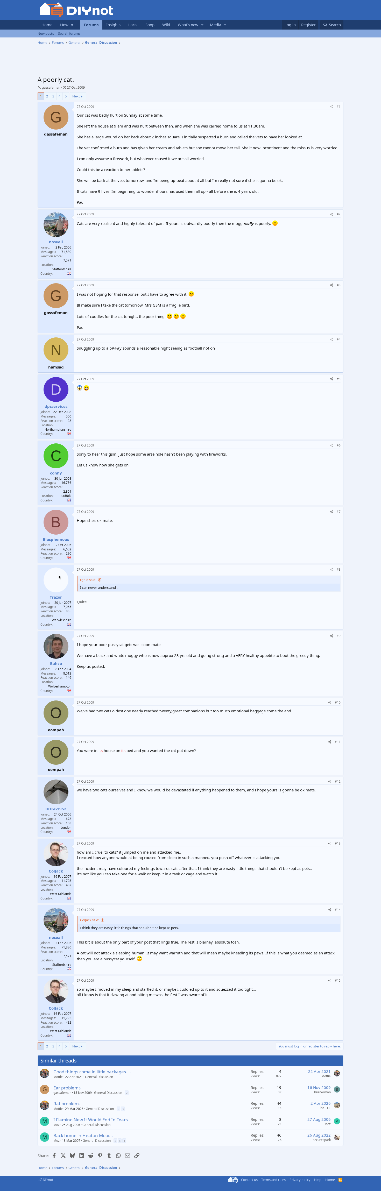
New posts (46, 33)
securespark (322, 1140)
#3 (339, 285)
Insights (113, 24)
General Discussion (99, 1077)
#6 (339, 445)
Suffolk (66, 496)
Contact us (249, 1179)
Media (215, 24)
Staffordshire (61, 269)
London (66, 827)
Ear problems (67, 1088)
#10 (338, 702)
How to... (68, 24)
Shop (149, 24)
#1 (339, 106)
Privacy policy (300, 1179)
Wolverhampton (59, 686)
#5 (339, 379)
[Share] (331, 107)
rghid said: (88, 579)
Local (133, 24)
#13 (338, 843)
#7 (339, 511)
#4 (339, 339)
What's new (188, 24)
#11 (338, 742)
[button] (202, 25)
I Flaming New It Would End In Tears (90, 1120)
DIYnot (47, 1179)
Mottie (58, 1077)
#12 (338, 781)
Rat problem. (66, 1104)
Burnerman (322, 1092)
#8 (339, 569)
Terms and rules (273, 1179)
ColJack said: (89, 920)
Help (317, 1179)
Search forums (69, 33)
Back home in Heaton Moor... (83, 1135)
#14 (338, 910)
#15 (338, 980)
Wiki (166, 24)
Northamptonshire (58, 429)
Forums (91, 24)
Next (76, 96)
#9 (339, 636)
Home (46, 24)
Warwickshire (61, 620)
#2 (339, 214)
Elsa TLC (325, 1108)
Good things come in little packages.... (92, 1072)
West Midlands (60, 894)
